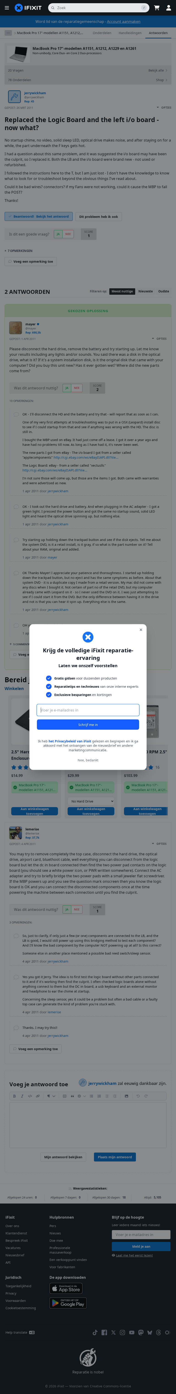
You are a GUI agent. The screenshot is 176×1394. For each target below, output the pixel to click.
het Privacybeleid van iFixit (70, 741)
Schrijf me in (88, 724)
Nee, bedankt (88, 760)
